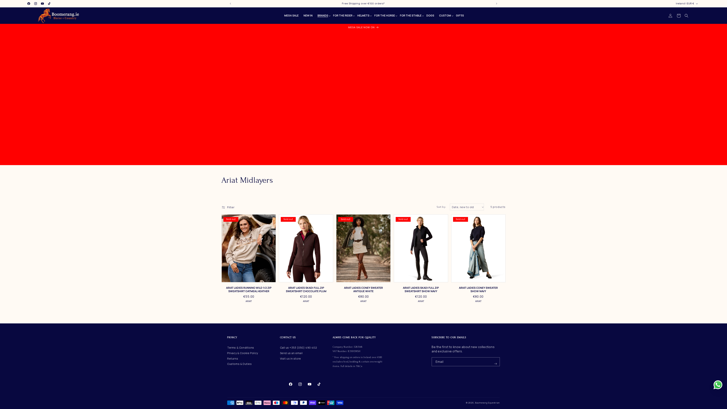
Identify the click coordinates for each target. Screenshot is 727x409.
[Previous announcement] (230, 3)
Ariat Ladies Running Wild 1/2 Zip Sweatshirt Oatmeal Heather (248, 289)
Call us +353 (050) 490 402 (298, 347)
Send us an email (291, 353)
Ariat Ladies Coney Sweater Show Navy (478, 289)
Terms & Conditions (240, 347)
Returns (232, 358)
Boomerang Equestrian (487, 402)
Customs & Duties (239, 364)
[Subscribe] (495, 361)
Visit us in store (290, 358)
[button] (686, 16)
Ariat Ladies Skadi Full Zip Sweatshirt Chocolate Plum (306, 289)
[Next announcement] (496, 3)
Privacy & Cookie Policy (242, 353)
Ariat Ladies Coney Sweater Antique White (363, 289)
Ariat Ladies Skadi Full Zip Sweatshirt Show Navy (421, 289)
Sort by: (441, 206)
